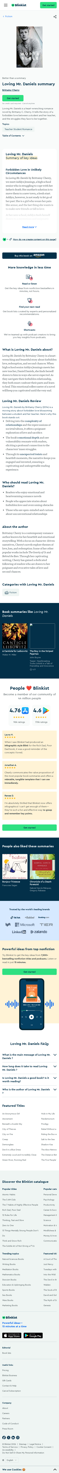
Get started (48, 5)
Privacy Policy (27, 1447)
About (5, 1408)
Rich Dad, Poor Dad (11, 1210)
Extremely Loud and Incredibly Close (19, 1155)
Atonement (7, 1119)
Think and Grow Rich (11, 1241)
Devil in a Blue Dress (11, 1149)
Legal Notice (35, 1444)
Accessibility (8, 1450)
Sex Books (7, 1295)
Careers (5, 1413)
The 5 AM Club (9, 1199)
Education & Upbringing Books (16, 1285)
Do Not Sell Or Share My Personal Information (23, 1452)
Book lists (6, 1353)
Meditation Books (10, 1269)
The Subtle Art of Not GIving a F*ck (18, 1246)
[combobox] (11, 1460)
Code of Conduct (10, 1423)
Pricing (5, 1370)
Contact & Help (9, 1385)
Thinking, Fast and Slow (13, 1220)
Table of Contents (11, 135)
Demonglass (7, 1144)
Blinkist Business (9, 1375)
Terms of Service (10, 1447)
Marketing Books (10, 1305)
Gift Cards (6, 1380)
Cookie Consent (44, 1447)
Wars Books (7, 1300)
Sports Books (8, 1290)
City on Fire (7, 1134)
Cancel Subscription (11, 1391)
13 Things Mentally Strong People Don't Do (20, 1233)
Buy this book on (23, 255)
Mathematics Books (11, 1274)
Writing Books (8, 1264)
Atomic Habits (8, 1194)
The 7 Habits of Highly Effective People (20, 1205)
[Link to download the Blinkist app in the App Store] (11, 1335)
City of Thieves (9, 1129)
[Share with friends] (55, 16)
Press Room (7, 1428)
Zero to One (8, 1225)
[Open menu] (5, 5)
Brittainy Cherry (10, 90)
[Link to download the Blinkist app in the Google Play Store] (33, 1335)
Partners (6, 1418)
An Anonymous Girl (11, 1113)
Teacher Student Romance (18, 129)
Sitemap (22, 1444)
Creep (5, 1139)
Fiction (8, 16)
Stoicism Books (9, 1279)
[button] (29, 1056)
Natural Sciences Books (13, 1259)
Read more (28, 226)
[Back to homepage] (18, 5)
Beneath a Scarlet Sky (12, 1124)
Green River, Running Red (14, 1160)
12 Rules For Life (9, 1215)
